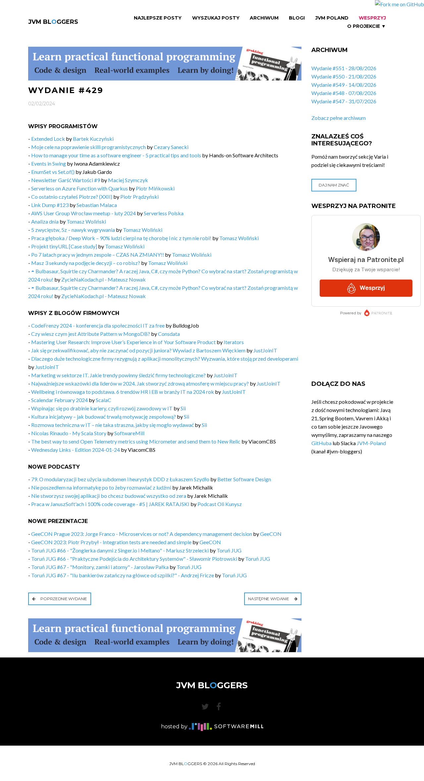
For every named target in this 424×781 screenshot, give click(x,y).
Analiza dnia (45, 221)
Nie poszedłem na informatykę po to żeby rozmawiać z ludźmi (101, 487)
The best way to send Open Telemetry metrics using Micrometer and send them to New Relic (135, 441)
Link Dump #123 (50, 205)
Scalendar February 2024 (59, 400)
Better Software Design (244, 479)
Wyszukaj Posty (215, 18)
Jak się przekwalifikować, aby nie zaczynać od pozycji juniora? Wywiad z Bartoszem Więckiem (138, 350)
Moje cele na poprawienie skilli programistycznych (88, 147)
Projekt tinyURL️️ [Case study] (64, 246)
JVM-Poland (371, 443)
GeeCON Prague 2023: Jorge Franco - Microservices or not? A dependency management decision (141, 534)
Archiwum (264, 18)
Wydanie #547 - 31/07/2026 (343, 101)
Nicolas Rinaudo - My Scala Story (68, 433)
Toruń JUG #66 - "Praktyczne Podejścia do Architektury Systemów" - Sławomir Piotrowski (134, 558)
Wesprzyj (372, 18)
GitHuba (321, 443)
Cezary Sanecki (171, 147)
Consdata (169, 334)
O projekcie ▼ (366, 26)
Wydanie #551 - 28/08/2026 (343, 68)
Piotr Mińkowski (155, 188)
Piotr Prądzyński (139, 196)
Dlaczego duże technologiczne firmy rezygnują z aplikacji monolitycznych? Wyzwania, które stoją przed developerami (164, 358)
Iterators (234, 342)
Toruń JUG (229, 550)
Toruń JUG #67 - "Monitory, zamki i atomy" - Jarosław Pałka (100, 567)
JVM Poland (331, 18)
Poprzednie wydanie (63, 598)
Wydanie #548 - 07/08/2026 (343, 93)
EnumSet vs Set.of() (53, 172)
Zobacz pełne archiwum (338, 118)
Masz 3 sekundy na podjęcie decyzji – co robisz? (85, 263)
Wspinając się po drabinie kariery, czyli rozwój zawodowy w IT (102, 408)
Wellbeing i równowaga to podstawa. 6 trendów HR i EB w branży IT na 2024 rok (122, 392)
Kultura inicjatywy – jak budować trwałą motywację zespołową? (103, 416)
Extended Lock (48, 138)
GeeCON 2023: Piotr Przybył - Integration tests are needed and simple (111, 542)
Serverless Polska (164, 213)
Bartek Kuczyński (93, 138)
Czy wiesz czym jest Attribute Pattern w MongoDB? (90, 334)
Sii (183, 408)
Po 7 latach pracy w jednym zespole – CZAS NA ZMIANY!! (98, 254)
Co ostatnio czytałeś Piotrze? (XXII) (71, 196)
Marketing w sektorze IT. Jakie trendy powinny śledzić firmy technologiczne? (118, 375)
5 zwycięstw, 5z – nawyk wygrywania (73, 230)
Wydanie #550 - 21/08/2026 (343, 76)
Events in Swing (48, 163)
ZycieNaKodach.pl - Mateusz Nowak (103, 279)
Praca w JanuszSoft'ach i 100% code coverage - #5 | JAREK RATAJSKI (110, 504)
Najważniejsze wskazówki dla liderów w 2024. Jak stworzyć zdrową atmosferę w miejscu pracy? (140, 383)
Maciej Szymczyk (128, 180)
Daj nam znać (334, 184)
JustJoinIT (265, 350)
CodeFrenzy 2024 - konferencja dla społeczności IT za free (98, 325)
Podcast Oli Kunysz (219, 504)
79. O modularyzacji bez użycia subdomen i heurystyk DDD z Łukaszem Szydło (120, 479)
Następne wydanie (269, 598)
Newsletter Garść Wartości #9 (65, 180)
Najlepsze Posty (158, 18)
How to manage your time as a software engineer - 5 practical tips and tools (116, 155)
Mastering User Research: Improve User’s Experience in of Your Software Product (123, 342)
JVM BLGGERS (53, 22)
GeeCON (271, 534)
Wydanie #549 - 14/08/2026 (343, 84)
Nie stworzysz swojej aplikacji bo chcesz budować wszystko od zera (108, 496)
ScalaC (103, 400)
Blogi (297, 18)
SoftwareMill (129, 433)
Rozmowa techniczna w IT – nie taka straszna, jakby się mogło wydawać (112, 425)
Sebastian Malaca (97, 205)
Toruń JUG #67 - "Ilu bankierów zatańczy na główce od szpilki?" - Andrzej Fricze (122, 575)
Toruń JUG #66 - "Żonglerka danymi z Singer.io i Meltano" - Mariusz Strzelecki (120, 550)
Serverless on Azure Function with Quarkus (79, 188)
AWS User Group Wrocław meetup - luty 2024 (83, 213)
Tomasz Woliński (86, 221)
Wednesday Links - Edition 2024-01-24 (75, 449)
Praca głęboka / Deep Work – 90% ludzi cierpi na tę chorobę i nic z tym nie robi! (121, 238)
